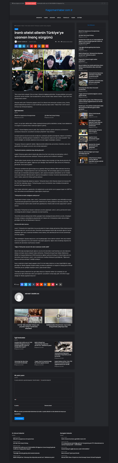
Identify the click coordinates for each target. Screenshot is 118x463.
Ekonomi (52, 17)
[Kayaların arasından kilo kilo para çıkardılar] (83, 83)
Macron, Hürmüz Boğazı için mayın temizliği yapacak (89, 152)
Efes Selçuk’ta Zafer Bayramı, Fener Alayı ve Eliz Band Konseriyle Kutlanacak (95, 123)
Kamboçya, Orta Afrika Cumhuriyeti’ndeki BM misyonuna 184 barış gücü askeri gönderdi (91, 107)
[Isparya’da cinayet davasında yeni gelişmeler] (83, 146)
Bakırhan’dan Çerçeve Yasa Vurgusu (95, 130)
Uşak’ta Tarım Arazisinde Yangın (94, 138)
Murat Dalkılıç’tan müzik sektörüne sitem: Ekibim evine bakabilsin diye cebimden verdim (91, 67)
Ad (16, 399)
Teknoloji (66, 17)
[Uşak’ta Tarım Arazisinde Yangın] (83, 139)
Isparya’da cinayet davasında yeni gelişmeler (94, 145)
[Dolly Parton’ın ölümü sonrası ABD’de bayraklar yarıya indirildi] (83, 160)
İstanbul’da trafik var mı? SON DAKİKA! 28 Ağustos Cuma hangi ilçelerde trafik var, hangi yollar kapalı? (62, 3)
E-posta (17, 405)
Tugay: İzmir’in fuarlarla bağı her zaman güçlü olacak (43, 362)
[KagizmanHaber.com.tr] (59, 10)
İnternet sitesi (48, 405)
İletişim (79, 17)
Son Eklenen (91, 25)
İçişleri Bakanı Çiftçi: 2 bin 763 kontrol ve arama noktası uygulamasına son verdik (63, 363)
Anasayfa (39, 17)
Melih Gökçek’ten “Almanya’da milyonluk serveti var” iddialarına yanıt (43, 344)
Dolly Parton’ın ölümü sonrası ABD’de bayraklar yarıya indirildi (96, 159)
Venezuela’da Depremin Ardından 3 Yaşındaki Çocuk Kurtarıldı (63, 354)
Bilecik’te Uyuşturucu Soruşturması (25, 115)
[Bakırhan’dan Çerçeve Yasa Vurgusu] (83, 132)
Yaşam (73, 17)
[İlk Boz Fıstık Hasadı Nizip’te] (83, 116)
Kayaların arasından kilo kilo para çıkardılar (96, 81)
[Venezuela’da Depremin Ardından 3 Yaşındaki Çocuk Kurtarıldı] (63, 347)
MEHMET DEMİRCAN (22, 41)
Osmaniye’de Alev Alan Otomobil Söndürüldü (21, 362)
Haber (46, 17)
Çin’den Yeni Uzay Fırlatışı (52, 115)
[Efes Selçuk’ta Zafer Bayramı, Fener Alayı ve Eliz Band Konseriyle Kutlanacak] (83, 122)
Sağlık (59, 17)
